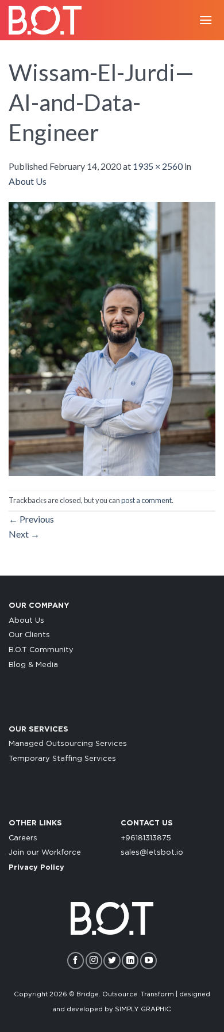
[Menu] (205, 20)
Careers (23, 838)
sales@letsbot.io (152, 852)
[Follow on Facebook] (75, 960)
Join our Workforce (45, 852)
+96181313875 (146, 838)
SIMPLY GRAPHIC (143, 1009)
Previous (31, 518)
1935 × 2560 (158, 166)
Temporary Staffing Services (62, 759)
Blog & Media (33, 665)
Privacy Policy (36, 867)
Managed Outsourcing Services (68, 744)
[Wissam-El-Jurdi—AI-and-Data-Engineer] (112, 337)
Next (24, 533)
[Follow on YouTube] (148, 960)
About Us (28, 181)
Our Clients (29, 635)
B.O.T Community (41, 650)
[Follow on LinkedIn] (130, 960)
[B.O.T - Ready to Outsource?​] (49, 20)
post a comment (146, 500)
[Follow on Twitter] (111, 960)
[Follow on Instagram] (94, 960)
